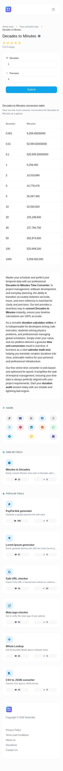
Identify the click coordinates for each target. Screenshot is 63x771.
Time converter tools (29, 26)
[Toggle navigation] (53, 9)
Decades (14, 58)
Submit (31, 89)
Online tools (8, 26)
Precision (14, 73)
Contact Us (12, 750)
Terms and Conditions (17, 735)
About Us (11, 740)
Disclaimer (11, 745)
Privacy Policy (13, 730)
